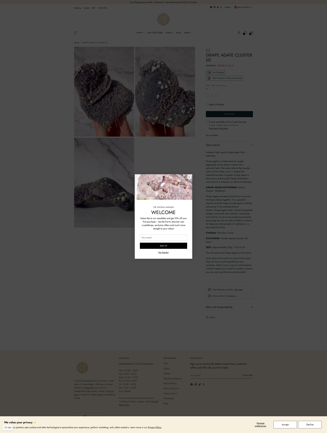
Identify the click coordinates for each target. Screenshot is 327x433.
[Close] (189, 177)
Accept (285, 424)
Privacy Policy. (155, 427)
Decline (310, 424)
